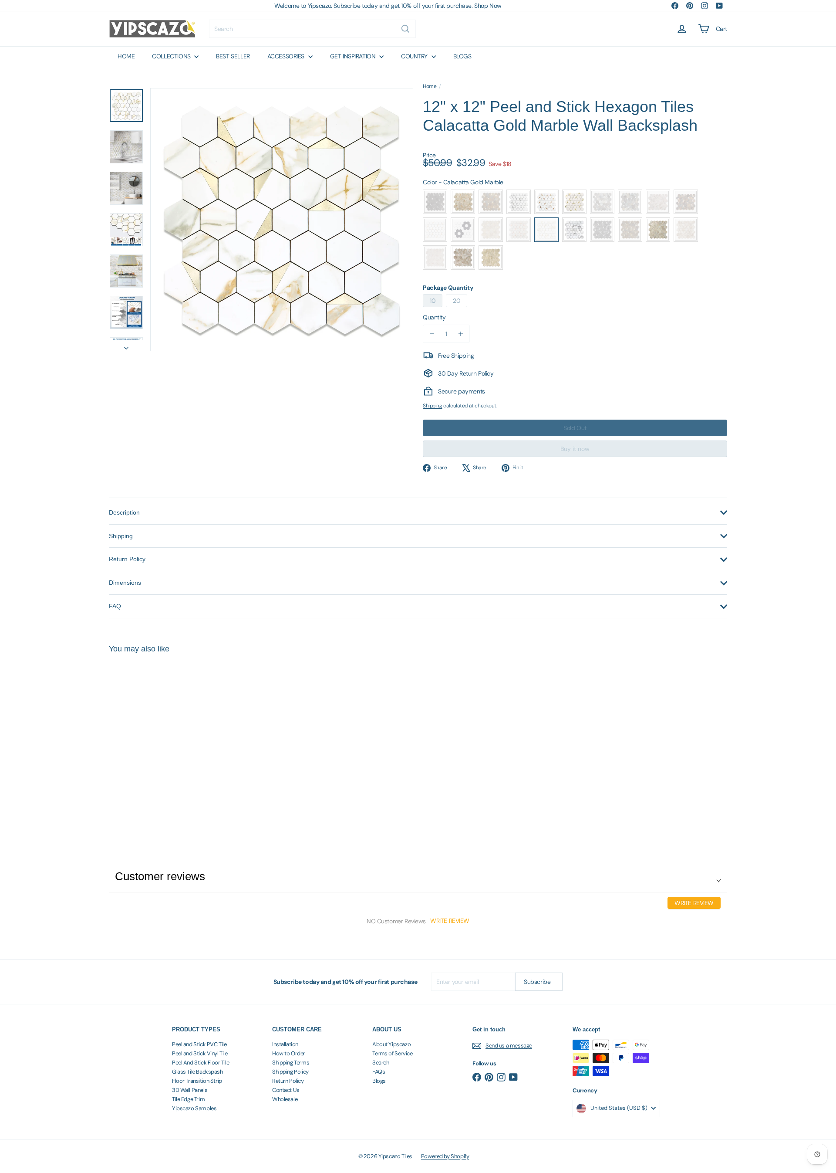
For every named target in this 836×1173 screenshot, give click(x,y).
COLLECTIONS (172, 56)
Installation (285, 1044)
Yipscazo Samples (194, 1108)
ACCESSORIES (286, 56)
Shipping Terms (290, 1062)
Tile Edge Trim (188, 1099)
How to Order (288, 1053)
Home (429, 86)
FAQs (378, 1071)
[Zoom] (282, 219)
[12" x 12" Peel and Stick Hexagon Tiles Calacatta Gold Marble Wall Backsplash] (157, 740)
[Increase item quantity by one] (461, 334)
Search (380, 1062)
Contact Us (286, 1090)
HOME (126, 56)
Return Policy (288, 1081)
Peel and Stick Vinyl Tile (200, 1053)
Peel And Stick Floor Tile (200, 1062)
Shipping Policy (290, 1071)
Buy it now (575, 449)
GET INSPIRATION (353, 56)
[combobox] (312, 29)
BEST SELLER (232, 56)
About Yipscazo (391, 1044)
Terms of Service (392, 1053)
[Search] (405, 29)
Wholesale (284, 1099)
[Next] (126, 345)
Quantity (434, 317)
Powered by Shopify (445, 1156)
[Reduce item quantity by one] (432, 334)
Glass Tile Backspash (197, 1071)
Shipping (432, 405)
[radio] (435, 202)
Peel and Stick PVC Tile (199, 1044)
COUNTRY (415, 56)
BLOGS (462, 56)
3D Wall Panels (189, 1090)
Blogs (379, 1081)
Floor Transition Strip (197, 1081)
